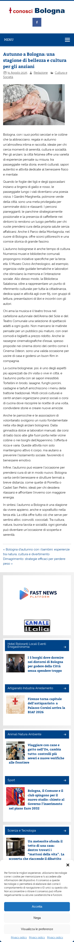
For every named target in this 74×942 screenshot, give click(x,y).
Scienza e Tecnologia (22, 830)
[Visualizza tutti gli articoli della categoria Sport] (64, 780)
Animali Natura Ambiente (24, 734)
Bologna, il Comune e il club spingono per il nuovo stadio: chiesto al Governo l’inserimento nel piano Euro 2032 (37, 799)
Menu (9, 40)
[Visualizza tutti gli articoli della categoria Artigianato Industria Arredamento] (64, 688)
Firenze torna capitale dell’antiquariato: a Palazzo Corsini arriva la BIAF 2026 (46, 705)
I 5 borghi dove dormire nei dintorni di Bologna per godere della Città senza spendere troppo (46, 664)
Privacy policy (19, 937)
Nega (37, 917)
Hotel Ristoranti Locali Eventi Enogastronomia (27, 645)
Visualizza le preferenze (37, 929)
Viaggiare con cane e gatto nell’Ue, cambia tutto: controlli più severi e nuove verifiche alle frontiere (36, 753)
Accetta (37, 906)
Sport (11, 780)
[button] (68, 865)
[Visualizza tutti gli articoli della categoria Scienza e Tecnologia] (64, 831)
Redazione (41, 72)
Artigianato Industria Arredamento (30, 688)
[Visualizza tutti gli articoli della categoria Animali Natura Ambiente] (64, 735)
